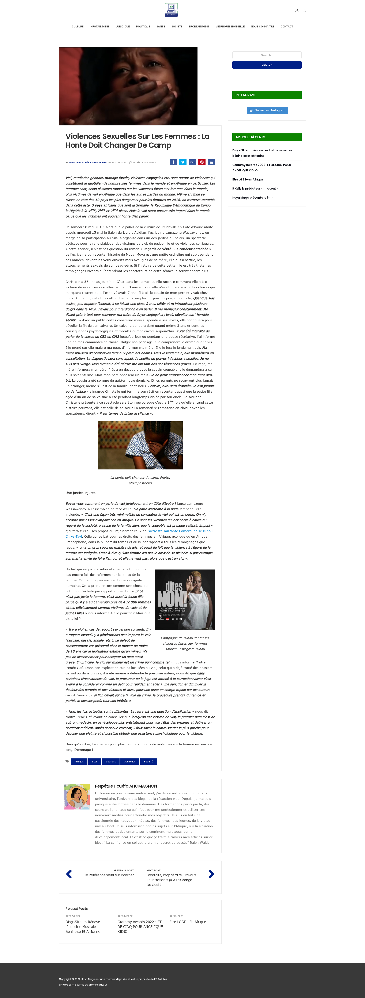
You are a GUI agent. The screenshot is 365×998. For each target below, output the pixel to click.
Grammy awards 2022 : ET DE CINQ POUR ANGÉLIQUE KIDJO (140, 926)
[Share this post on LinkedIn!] (211, 162)
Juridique (123, 26)
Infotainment (99, 26)
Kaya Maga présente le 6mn (252, 197)
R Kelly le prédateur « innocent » (255, 188)
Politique (143, 26)
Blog (95, 761)
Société (176, 26)
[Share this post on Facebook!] (173, 162)
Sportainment (199, 26)
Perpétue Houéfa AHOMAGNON (88, 162)
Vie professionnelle (230, 26)
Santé (160, 26)
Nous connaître (262, 26)
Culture (77, 26)
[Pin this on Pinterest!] (202, 162)
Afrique (79, 761)
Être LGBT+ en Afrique (187, 922)
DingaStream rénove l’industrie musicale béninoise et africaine (82, 926)
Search (267, 64)
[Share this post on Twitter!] (183, 162)
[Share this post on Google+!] (192, 162)
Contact (287, 26)
